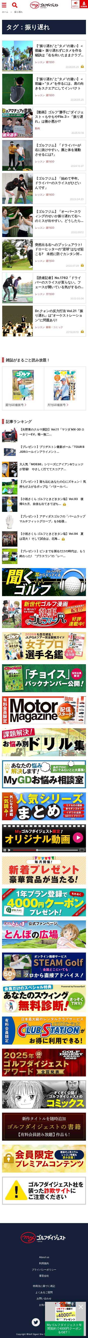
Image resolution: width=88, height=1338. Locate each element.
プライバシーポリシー (44, 1269)
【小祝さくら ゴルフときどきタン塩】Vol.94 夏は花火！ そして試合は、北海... (51, 536)
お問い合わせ (44, 1298)
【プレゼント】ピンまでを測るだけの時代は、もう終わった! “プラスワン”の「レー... (52, 553)
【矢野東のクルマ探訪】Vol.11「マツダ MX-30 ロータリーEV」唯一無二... (51, 432)
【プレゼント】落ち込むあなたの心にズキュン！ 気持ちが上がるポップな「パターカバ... (52, 484)
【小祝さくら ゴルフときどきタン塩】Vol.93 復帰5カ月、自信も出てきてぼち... (51, 501)
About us (44, 1257)
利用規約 (44, 1263)
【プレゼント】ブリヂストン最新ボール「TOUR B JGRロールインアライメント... (51, 449)
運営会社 (44, 1275)
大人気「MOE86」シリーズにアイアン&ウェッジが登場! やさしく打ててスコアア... (51, 466)
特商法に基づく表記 (44, 1285)
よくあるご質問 (44, 1292)
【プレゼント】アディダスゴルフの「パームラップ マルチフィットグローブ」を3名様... (52, 519)
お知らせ (44, 1304)
